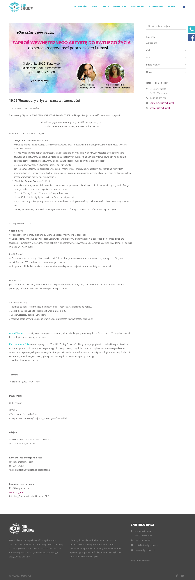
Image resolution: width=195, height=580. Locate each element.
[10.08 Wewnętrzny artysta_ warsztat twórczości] (71, 58)
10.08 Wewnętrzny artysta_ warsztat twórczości (44, 100)
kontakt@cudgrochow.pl (162, 102)
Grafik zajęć (119, 6)
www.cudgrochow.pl (160, 107)
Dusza (149, 57)
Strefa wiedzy (156, 6)
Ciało (148, 50)
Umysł (149, 72)
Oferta (105, 6)
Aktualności (80, 6)
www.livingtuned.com (19, 492)
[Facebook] (177, 576)
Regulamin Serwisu (140, 560)
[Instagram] (183, 576)
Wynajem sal (137, 6)
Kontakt (172, 6)
